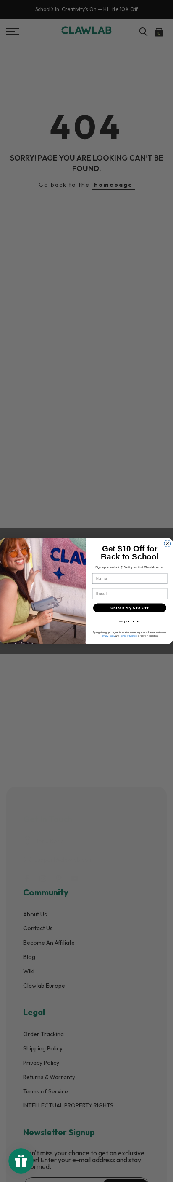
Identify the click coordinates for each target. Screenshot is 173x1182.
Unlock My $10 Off (129, 608)
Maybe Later (130, 621)
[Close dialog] (167, 543)
